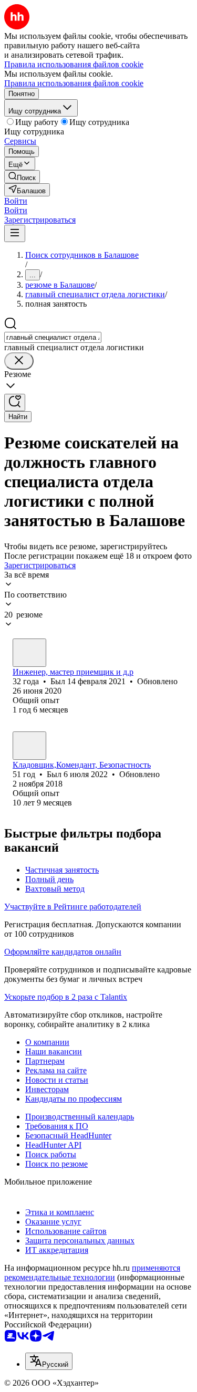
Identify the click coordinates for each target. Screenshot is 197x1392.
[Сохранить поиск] (14, 402)
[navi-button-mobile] (14, 233)
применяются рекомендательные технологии (92, 1272)
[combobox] (52, 337)
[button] (15, 200)
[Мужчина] (29, 653)
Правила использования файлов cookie (73, 83)
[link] (22, 176)
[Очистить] (19, 361)
